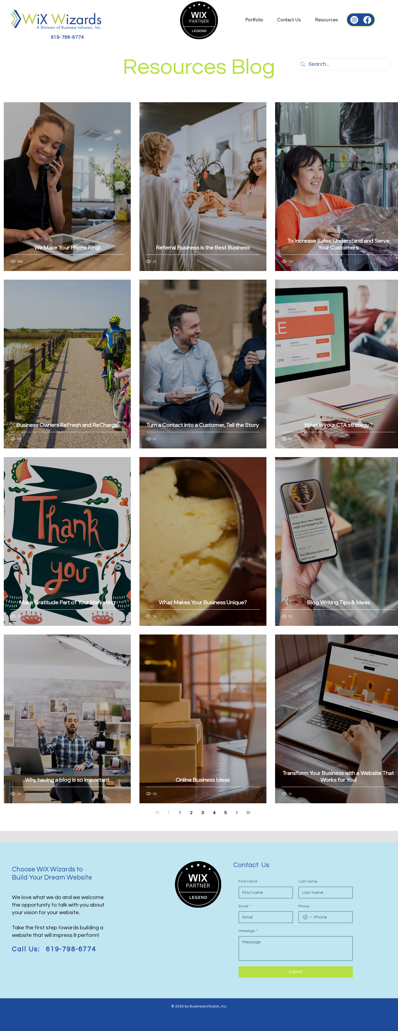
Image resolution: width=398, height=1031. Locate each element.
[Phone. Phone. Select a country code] (307, 917)
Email (245, 906)
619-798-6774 (67, 37)
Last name (307, 881)
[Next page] (237, 812)
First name (248, 881)
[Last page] (248, 812)
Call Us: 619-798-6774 (54, 949)
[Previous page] (169, 812)
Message (248, 931)
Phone (303, 906)
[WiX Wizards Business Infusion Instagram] (354, 20)
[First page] (157, 812)
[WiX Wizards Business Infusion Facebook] (367, 20)
